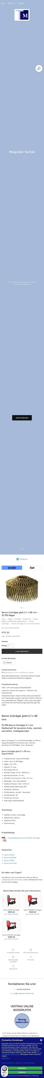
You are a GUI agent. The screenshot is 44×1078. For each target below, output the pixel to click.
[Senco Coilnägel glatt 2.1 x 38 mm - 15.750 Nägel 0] (22, 586)
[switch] (4, 1075)
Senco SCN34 (9, 855)
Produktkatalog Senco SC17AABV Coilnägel (24, 838)
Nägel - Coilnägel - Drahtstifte (19, 619)
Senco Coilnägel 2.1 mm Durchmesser (25, 624)
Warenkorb (13, 969)
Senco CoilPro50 (10, 863)
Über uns (11, 3)
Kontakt (21, 3)
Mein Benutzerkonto (30, 952)
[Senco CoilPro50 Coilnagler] (11, 925)
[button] (8, 663)
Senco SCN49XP (10, 858)
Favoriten (30, 960)
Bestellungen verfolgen (13, 961)
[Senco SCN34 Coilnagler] (11, 900)
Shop (3, 619)
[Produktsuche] (39, 68)
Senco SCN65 (9, 860)
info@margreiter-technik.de (12, 880)
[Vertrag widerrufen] (22, 1020)
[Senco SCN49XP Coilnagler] (32, 900)
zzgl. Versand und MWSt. (11, 636)
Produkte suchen (13, 952)
